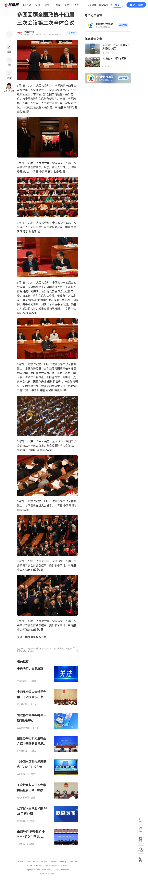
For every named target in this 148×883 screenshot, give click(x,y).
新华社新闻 (22, 704)
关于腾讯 (21, 861)
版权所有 (51, 873)
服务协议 (43, 861)
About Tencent (32, 861)
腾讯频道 (55, 865)
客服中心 (64, 865)
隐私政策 (52, 861)
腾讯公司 (43, 873)
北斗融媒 (21, 821)
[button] (123, 25)
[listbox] (47, 752)
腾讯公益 (37, 865)
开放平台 (61, 861)
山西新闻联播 (23, 728)
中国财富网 (22, 681)
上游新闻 (21, 844)
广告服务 (69, 861)
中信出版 (21, 774)
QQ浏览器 (46, 865)
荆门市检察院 (23, 798)
